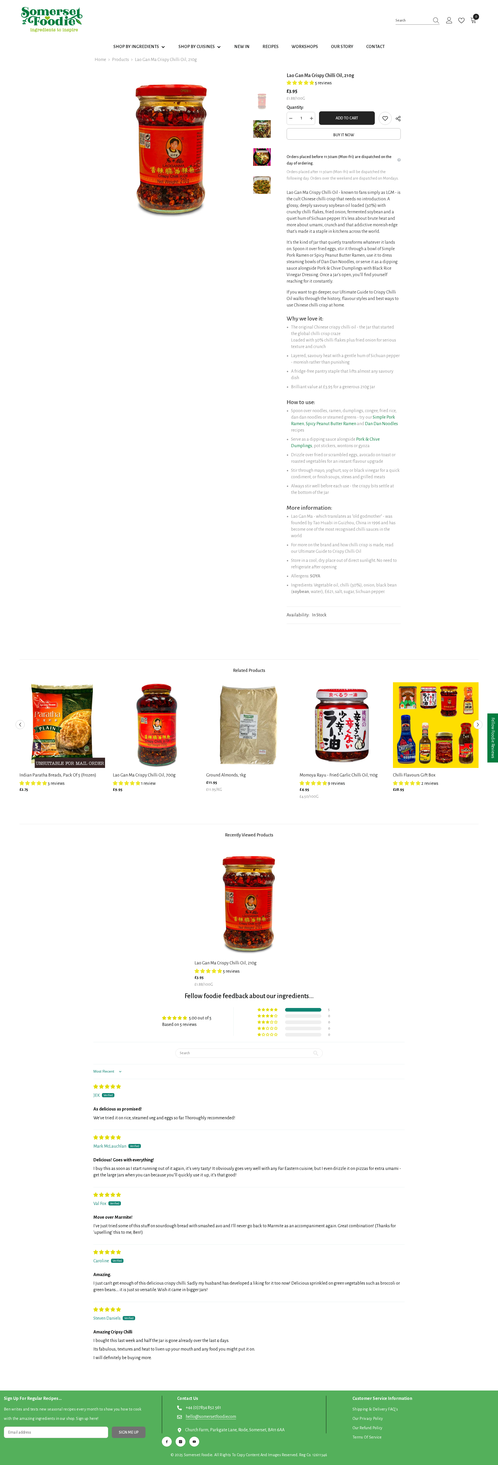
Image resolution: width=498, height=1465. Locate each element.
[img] (107, 1087)
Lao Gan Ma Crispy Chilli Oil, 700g (144, 775)
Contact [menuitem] (375, 46)
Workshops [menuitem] (305, 46)
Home (100, 59)
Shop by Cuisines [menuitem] (196, 46)
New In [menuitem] (242, 46)
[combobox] (413, 20)
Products (120, 59)
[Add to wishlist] (385, 118)
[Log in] (449, 20)
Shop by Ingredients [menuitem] (136, 46)
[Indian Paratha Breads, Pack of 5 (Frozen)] (62, 725)
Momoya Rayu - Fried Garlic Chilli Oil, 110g (339, 775)
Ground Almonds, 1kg (226, 775)
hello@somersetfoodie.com (211, 1416)
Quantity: (295, 107)
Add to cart (347, 118)
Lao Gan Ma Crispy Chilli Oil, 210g (226, 963)
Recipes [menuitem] (270, 46)
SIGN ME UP (129, 1432)
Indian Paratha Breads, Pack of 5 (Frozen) (57, 775)
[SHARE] (396, 118)
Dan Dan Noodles (381, 423)
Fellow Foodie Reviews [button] (492, 738)
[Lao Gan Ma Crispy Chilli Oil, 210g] (249, 901)
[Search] (418, 20)
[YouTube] (194, 1442)
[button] (301, 83)
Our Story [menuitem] (342, 46)
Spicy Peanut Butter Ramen (331, 423)
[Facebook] (167, 1442)
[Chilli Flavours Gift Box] (436, 725)
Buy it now (343, 135)
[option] (171, 146)
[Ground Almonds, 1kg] (249, 725)
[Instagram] (180, 1442)
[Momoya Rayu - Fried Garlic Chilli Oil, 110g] (342, 725)
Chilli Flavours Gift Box (414, 775)
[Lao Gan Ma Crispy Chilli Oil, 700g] (155, 725)
